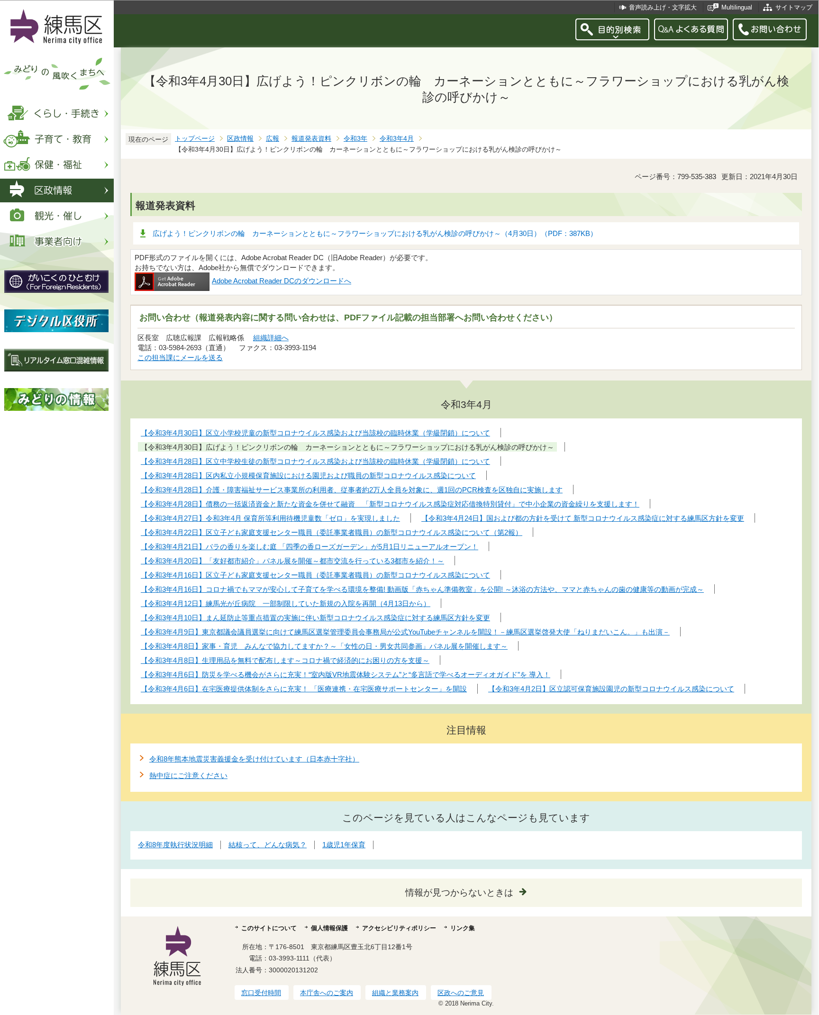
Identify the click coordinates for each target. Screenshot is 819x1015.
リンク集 (462, 928)
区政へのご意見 (460, 993)
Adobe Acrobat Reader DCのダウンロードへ (281, 281)
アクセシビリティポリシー (399, 928)
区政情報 (240, 138)
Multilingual (736, 7)
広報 (272, 138)
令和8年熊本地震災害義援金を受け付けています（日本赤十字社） (254, 759)
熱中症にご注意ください (188, 775)
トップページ (195, 138)
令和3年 (355, 138)
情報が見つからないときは (459, 892)
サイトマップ (793, 7)
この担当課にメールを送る (180, 357)
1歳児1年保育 (343, 845)
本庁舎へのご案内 (326, 993)
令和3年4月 (397, 138)
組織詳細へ (271, 338)
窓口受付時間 (261, 993)
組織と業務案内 (395, 993)
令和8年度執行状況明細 (175, 845)
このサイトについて (269, 928)
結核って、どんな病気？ (267, 845)
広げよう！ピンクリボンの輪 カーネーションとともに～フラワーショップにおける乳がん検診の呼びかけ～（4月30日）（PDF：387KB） (375, 233)
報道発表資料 (311, 138)
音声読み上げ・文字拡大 (663, 7)
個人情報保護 (329, 928)
